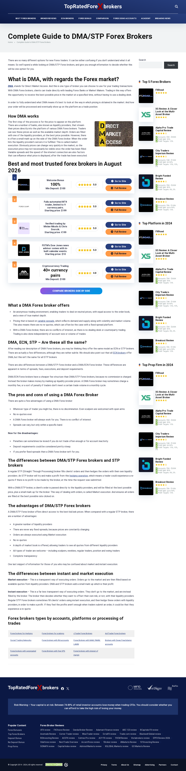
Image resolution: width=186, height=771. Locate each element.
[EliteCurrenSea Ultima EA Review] (24, 233)
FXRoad (159, 90)
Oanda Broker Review (83, 730)
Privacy (104, 765)
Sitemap (137, 765)
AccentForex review (90, 742)
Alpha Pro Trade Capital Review (164, 129)
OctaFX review (109, 734)
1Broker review (110, 742)
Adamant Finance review (107, 730)
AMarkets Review (128, 742)
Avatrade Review (48, 734)
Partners (162, 765)
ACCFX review (68, 738)
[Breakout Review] (146, 211)
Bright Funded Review (163, 177)
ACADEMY (145, 18)
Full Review (120, 188)
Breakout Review (164, 199)
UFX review (45, 730)
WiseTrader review (90, 734)
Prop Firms (13, 746)
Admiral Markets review (91, 746)
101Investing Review (149, 742)
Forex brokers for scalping (53, 633)
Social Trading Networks (20, 640)
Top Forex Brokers (16, 734)
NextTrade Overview (68, 742)
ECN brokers (119, 352)
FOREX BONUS (84, 18)
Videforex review (48, 742)
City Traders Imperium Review (164, 152)
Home (10, 42)
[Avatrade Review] (24, 278)
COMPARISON (102, 18)
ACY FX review (105, 738)
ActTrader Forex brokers (115, 633)
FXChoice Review (62, 730)
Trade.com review (128, 734)
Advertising (149, 765)
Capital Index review (67, 746)
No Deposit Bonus (16, 742)
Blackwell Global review (150, 734)
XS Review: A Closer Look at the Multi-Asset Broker (166, 111)
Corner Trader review (69, 734)
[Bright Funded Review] (146, 188)
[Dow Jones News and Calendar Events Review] (24, 255)
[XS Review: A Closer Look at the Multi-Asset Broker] (146, 121)
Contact (174, 765)
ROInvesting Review (49, 738)
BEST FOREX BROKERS (26, 18)
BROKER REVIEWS (48, 18)
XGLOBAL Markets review (116, 746)
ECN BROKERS (67, 18)
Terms (114, 765)
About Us (125, 765)
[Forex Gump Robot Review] (24, 211)
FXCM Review (121, 738)
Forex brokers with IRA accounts (55, 640)
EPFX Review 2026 (161, 738)
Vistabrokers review (140, 738)
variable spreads (46, 321)
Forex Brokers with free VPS (53, 651)
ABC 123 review (129, 730)
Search (142, 60)
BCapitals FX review (149, 730)
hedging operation (79, 475)
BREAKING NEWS (162, 18)
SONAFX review (47, 746)
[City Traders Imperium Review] (146, 163)
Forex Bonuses (15, 730)
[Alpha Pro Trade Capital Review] (146, 140)
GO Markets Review (141, 746)
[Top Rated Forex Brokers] (93, 6)
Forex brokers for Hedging (21, 633)
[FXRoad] (24, 189)
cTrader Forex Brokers (83, 633)
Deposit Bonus (15, 738)
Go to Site (120, 181)
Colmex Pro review (86, 738)
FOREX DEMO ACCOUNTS (124, 18)
